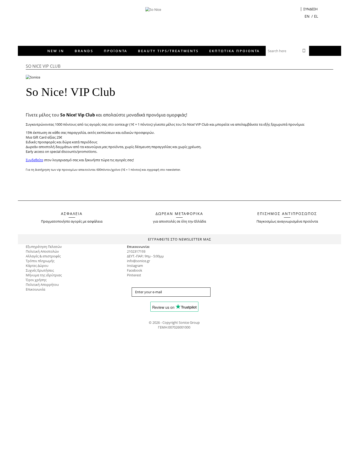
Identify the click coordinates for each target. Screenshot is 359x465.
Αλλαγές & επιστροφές (43, 256)
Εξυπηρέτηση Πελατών (44, 246)
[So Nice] (182, 22)
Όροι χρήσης (36, 279)
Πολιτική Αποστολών (42, 251)
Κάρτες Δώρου (37, 265)
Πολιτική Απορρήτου (42, 284)
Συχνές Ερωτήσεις (40, 270)
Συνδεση (310, 9)
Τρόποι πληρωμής (40, 260)
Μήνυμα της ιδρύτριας (44, 275)
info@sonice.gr (138, 260)
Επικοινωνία (35, 289)
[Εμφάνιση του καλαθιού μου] (297, 9)
